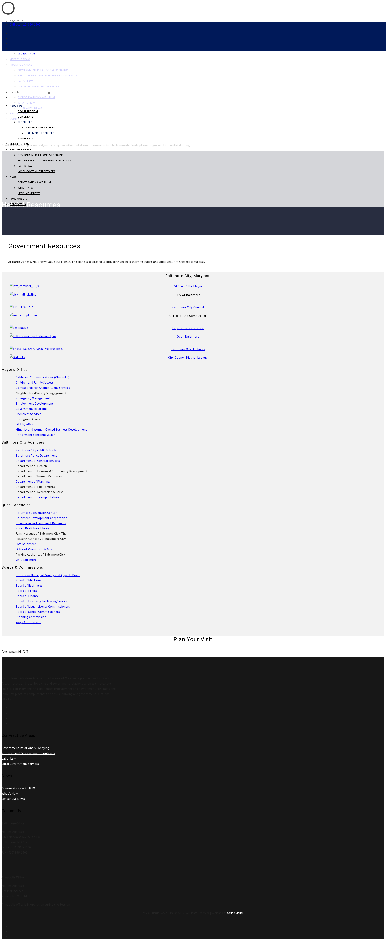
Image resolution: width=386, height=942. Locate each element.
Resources (25, 122)
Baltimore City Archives (188, 349)
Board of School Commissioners (38, 612)
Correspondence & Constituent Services (43, 388)
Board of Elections (28, 580)
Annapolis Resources (40, 127)
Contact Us (18, 204)
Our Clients (25, 116)
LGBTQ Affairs (25, 424)
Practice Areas (20, 149)
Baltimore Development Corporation (41, 518)
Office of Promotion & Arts (34, 549)
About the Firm (28, 111)
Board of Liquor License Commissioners (43, 606)
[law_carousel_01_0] (24, 286)
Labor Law (25, 165)
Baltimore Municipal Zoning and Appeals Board (48, 575)
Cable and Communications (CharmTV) (42, 377)
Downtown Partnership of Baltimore (41, 523)
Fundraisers (18, 198)
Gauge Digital (235, 913)
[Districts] (17, 357)
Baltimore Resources (40, 133)
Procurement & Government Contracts (44, 160)
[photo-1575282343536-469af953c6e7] (37, 349)
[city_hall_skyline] (23, 294)
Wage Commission (28, 622)
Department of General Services (38, 461)
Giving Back (25, 138)
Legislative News (29, 193)
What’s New (25, 187)
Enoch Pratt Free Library (32, 528)
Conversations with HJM (34, 182)
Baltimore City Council (188, 307)
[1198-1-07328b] (21, 307)
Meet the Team (19, 143)
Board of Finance (27, 596)
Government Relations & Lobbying (41, 155)
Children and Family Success (35, 382)
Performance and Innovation (35, 435)
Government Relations (31, 409)
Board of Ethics (26, 591)
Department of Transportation (37, 497)
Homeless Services (28, 414)
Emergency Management (33, 398)
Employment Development (34, 403)
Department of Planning (33, 481)
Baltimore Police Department (36, 455)
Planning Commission (31, 617)
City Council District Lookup (188, 357)
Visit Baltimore (26, 560)
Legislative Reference (188, 328)
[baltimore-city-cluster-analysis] (33, 336)
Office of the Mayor (188, 286)
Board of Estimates (29, 585)
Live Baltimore (26, 544)
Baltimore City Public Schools (36, 450)
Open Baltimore (188, 336)
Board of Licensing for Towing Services (42, 601)
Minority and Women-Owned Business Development (51, 429)
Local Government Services (36, 171)
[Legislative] (19, 328)
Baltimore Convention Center (36, 513)
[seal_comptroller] (23, 315)
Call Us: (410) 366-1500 (25, 24)
